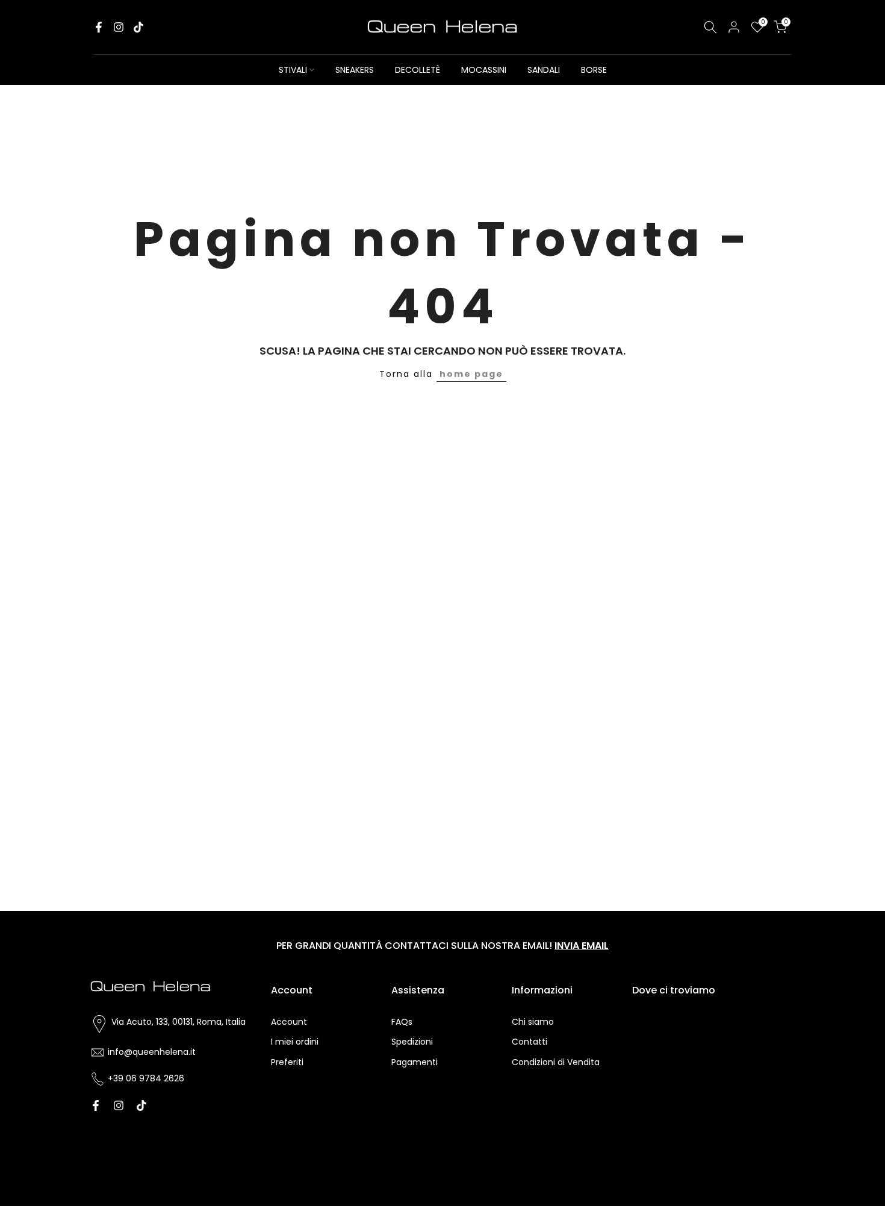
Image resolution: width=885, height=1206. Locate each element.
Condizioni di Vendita (556, 1062)
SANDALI (543, 70)
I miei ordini (294, 1042)
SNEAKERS (354, 70)
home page (471, 374)
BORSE (594, 70)
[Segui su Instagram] (118, 27)
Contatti (529, 1042)
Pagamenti (414, 1062)
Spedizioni (412, 1042)
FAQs (401, 1022)
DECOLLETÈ (417, 70)
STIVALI (293, 70)
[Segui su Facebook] (98, 27)
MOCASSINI (483, 70)
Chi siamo (533, 1022)
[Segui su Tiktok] (138, 27)
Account (289, 1022)
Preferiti (287, 1062)
